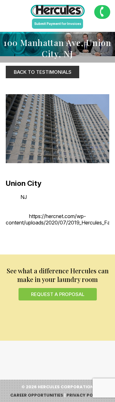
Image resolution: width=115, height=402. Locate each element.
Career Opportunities (36, 395)
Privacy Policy (84, 395)
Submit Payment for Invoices (57, 24)
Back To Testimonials (43, 72)
